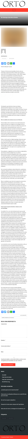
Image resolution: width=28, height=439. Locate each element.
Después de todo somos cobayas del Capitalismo (12, 404)
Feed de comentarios (7, 379)
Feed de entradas (6, 377)
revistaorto (4, 56)
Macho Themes (9, 437)
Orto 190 (11, 418)
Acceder (4, 375)
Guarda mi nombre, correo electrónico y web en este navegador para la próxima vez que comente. (13, 359)
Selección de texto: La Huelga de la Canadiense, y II (13, 408)
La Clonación (23, 315)
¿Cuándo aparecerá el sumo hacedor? (10, 389)
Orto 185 (4, 418)
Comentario (4, 324)
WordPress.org (6, 381)
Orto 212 (4, 58)
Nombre (3, 340)
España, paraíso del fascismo (8, 317)
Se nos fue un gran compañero (8, 400)
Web (2, 351)
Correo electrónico (6, 346)
